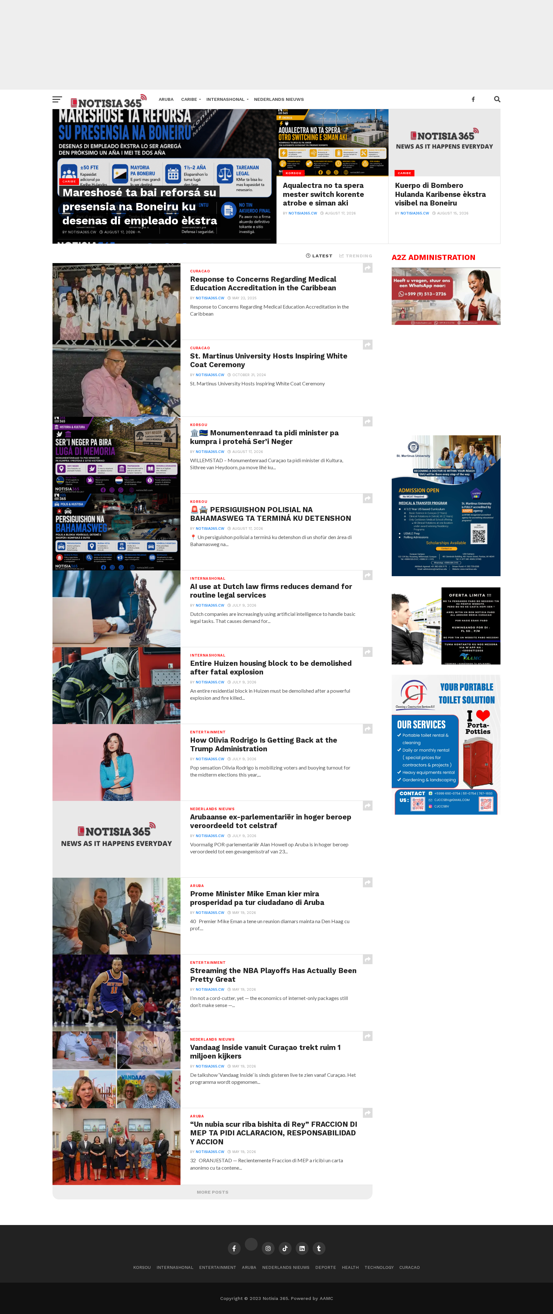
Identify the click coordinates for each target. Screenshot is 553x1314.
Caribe (189, 99)
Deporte (325, 1267)
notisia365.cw (303, 213)
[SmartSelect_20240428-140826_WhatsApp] (446, 323)
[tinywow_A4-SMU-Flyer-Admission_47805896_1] (446, 574)
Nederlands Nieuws (279, 99)
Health (350, 1267)
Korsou (142, 1267)
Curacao (409, 1267)
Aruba (166, 99)
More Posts (212, 1192)
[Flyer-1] (446, 813)
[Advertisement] (276, 45)
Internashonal (225, 99)
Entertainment (217, 1267)
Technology (379, 1267)
